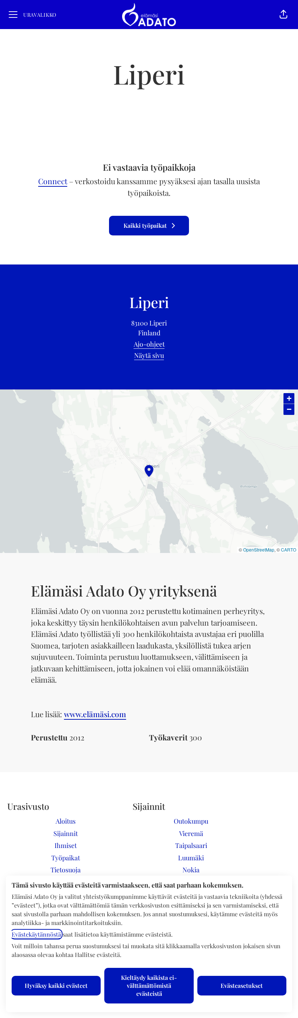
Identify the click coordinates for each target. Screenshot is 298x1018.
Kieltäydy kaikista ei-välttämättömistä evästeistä (149, 985)
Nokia (191, 869)
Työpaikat (65, 857)
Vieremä (191, 833)
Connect (52, 181)
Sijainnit (65, 833)
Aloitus (66, 821)
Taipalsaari (191, 845)
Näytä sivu (149, 355)
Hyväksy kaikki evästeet (56, 985)
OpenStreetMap (258, 549)
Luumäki (191, 857)
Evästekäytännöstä (36, 934)
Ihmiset (66, 845)
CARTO (288, 549)
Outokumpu (191, 821)
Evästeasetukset (242, 985)
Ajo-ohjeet (149, 344)
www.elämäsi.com (95, 714)
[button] (283, 14)
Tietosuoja (66, 869)
